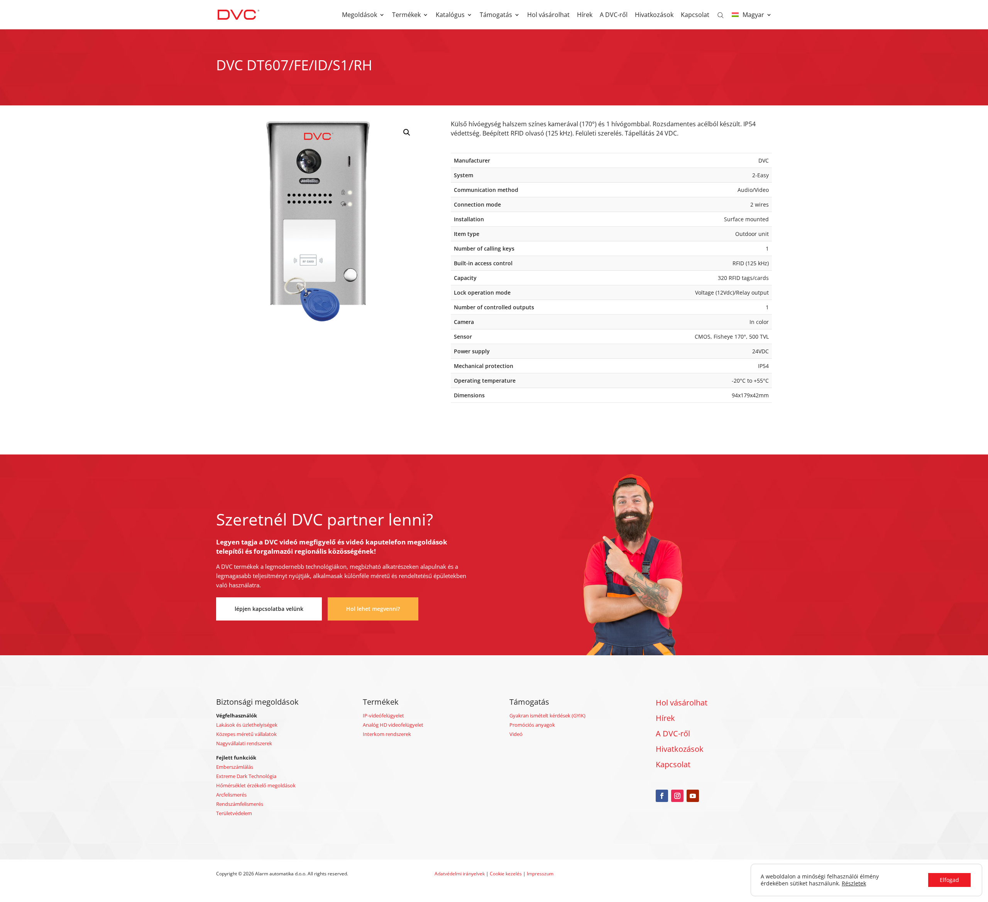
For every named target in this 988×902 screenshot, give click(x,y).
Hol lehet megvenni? (373, 608)
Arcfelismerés (231, 794)
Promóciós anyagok (532, 724)
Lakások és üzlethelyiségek (246, 724)
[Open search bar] (720, 14)
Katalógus (450, 15)
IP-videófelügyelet (383, 715)
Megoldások (359, 15)
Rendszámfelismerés (239, 803)
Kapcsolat (695, 15)
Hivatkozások (654, 15)
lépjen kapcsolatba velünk (269, 608)
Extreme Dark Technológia (246, 776)
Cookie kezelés (506, 873)
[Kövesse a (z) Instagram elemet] (677, 796)
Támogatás (496, 15)
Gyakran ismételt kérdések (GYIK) (547, 715)
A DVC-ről (614, 15)
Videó (516, 734)
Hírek (584, 15)
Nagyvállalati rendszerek (244, 743)
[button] (407, 132)
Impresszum (540, 873)
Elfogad (949, 879)
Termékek (406, 15)
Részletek (854, 883)
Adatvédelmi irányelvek (460, 873)
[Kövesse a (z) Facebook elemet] (662, 796)
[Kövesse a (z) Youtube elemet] (693, 796)
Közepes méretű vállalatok (246, 734)
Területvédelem (234, 813)
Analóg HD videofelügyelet (393, 724)
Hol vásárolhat (548, 15)
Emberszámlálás (234, 766)
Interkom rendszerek (387, 734)
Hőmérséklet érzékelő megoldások (256, 785)
